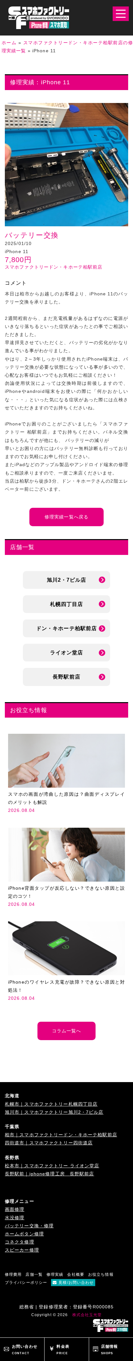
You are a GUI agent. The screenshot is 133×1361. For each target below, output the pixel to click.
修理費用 (13, 1274)
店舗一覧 (34, 1274)
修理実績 (54, 1274)
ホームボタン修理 (24, 1233)
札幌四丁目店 (66, 604)
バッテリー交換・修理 (29, 1225)
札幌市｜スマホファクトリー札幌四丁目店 (51, 1104)
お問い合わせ (24, 1349)
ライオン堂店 (66, 652)
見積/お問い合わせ (76, 1282)
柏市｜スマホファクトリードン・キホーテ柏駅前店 (61, 1134)
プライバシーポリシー (26, 1282)
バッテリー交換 (31, 235)
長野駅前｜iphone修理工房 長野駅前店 (49, 1173)
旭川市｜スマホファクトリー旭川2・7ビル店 (54, 1112)
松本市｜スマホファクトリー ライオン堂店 (52, 1165)
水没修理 (14, 1217)
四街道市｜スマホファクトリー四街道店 (49, 1142)
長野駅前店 (66, 677)
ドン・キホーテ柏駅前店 (66, 628)
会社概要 (75, 1274)
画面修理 (14, 1209)
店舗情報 (109, 1349)
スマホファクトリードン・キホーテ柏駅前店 (53, 267)
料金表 (62, 1349)
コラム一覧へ (66, 1030)
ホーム (9, 42)
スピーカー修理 (22, 1250)
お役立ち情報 (101, 1274)
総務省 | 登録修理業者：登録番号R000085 (66, 1306)
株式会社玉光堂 (87, 1315)
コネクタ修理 (19, 1241)
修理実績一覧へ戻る (66, 516)
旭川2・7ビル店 (67, 580)
